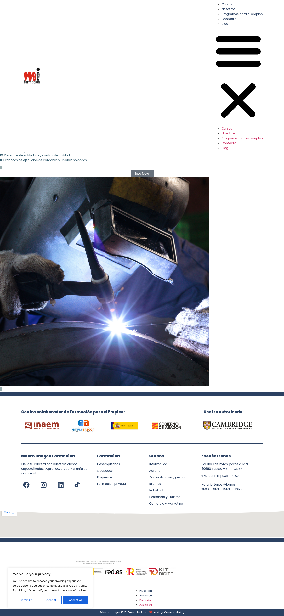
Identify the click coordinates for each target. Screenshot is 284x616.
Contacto (229, 19)
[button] (238, 76)
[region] (50, 588)
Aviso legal (145, 595)
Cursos (227, 4)
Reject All (50, 600)
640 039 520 (231, 476)
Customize (25, 600)
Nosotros (228, 9)
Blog (225, 23)
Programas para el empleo (242, 14)
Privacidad (145, 590)
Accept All (75, 600)
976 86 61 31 (210, 476)
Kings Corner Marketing (170, 612)
